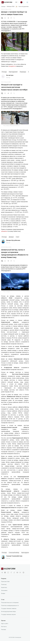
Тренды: (3, 6)
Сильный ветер (14, 552)
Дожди (11, 237)
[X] (14, 18)
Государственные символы (8, 608)
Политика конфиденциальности (10, 605)
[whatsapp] (5, 18)
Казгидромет (13, 72)
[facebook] (11, 572)
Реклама (3, 629)
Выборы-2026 (10, 6)
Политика (3, 584)
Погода (4, 72)
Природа (23, 72)
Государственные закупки (8, 614)
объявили (4, 231)
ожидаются (12, 66)
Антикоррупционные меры (8, 611)
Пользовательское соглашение (10, 602)
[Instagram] (2, 18)
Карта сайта (4, 623)
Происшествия (5, 581)
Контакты (4, 626)
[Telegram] (8, 18)
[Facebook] (11, 18)
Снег (17, 237)
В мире (3, 593)
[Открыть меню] (27, 2)
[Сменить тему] (22, 2)
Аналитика (4, 587)
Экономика (4, 590)
